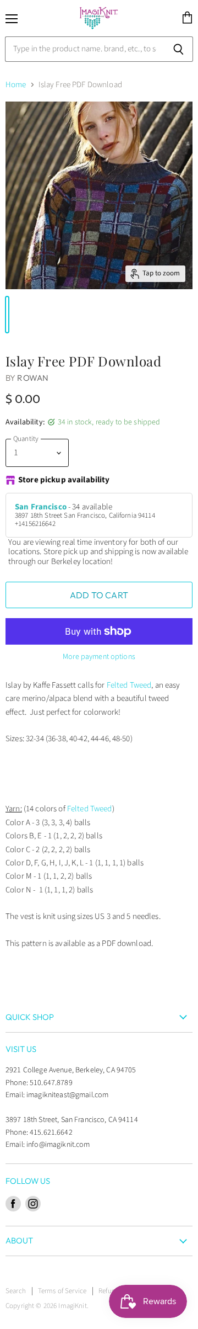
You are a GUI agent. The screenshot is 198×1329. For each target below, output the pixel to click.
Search (16, 1291)
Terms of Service (62, 1291)
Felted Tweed (129, 685)
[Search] (178, 49)
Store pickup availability (64, 480)
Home (16, 84)
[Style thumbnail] (7, 314)
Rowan (32, 378)
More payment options (99, 656)
